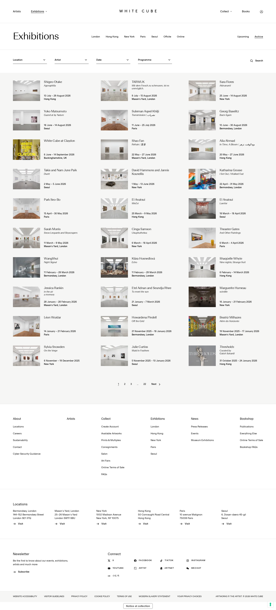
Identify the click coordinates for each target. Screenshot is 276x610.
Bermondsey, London (231, 129)
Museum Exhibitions (202, 440)
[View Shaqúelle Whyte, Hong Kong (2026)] (202, 267)
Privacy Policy (79, 596)
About (17, 418)
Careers (17, 433)
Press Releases (199, 426)
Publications (246, 426)
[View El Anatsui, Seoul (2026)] (202, 208)
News (194, 418)
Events (194, 433)
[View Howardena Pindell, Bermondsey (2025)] (114, 326)
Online (180, 37)
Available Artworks (111, 433)
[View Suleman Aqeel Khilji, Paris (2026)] (114, 120)
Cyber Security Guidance (27, 454)
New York (129, 37)
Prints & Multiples (111, 440)
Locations (18, 426)
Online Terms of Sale (112, 467)
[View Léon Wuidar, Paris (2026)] (26, 326)
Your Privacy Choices (189, 596)
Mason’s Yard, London (143, 99)
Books (246, 11)
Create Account (110, 426)
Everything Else (248, 433)
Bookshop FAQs (248, 447)
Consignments (109, 447)
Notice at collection (138, 606)
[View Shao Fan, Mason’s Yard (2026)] (114, 149)
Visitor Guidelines (54, 596)
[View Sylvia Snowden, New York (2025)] (26, 355)
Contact (17, 447)
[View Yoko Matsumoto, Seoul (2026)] (26, 120)
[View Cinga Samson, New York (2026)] (114, 238)
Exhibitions (37, 11)
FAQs (104, 474)
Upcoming (243, 37)
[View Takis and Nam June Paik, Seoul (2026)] (26, 179)
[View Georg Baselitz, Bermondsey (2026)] (202, 120)
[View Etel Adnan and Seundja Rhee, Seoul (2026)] (114, 297)
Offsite (167, 37)
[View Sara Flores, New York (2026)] (202, 90)
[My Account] (261, 11)
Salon (104, 454)
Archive (259, 37)
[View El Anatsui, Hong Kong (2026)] (114, 208)
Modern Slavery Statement (154, 596)
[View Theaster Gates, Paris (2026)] (202, 238)
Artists (17, 11)
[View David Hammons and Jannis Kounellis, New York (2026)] (114, 179)
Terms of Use (124, 596)
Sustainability (20, 440)
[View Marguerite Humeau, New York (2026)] (202, 297)
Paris (143, 37)
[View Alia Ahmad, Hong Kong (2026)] (202, 149)
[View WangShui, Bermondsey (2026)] (26, 267)
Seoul (154, 37)
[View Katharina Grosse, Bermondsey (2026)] (202, 179)
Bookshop (246, 418)
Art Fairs (105, 461)
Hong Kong (112, 37)
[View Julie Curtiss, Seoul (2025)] (114, 355)
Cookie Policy (102, 596)
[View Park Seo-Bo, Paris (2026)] (26, 208)
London (96, 37)
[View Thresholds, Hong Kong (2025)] (202, 355)
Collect (224, 11)
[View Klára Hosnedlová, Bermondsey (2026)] (114, 267)
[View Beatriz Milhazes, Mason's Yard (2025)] (202, 326)
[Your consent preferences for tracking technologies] (270, 604)
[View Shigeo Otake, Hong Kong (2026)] (26, 90)
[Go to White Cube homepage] (138, 12)
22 (144, 384)
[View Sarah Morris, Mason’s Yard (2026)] (26, 238)
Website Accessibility (25, 596)
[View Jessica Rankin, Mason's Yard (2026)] (26, 297)
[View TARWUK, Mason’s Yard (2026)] (114, 90)
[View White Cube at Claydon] (26, 149)
